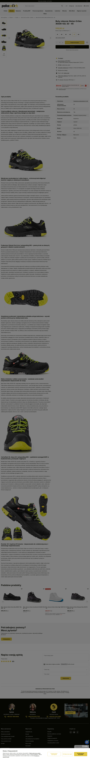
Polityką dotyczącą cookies (34, 753)
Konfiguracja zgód (67, 754)
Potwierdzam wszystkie (80, 754)
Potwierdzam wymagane (54, 754)
